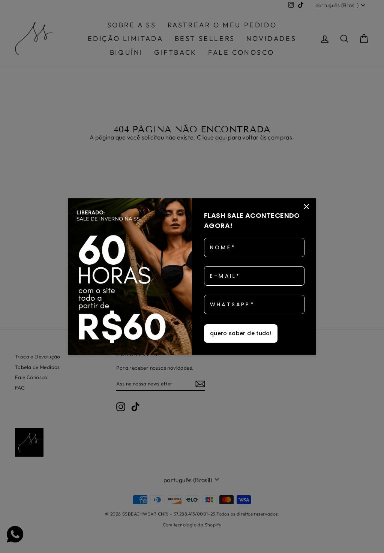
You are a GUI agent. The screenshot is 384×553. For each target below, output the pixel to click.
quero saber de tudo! (241, 333)
